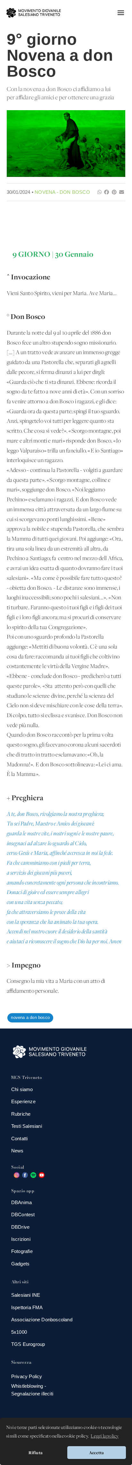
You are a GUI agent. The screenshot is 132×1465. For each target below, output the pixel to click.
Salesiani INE (25, 1295)
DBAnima (21, 1202)
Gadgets (20, 1263)
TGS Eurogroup (28, 1344)
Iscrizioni (20, 1239)
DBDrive (20, 1227)
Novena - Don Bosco (62, 192)
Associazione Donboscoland (41, 1319)
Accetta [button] (96, 1452)
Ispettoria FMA (27, 1307)
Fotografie (22, 1251)
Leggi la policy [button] (105, 1436)
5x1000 (19, 1332)
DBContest (23, 1214)
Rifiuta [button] (36, 1452)
